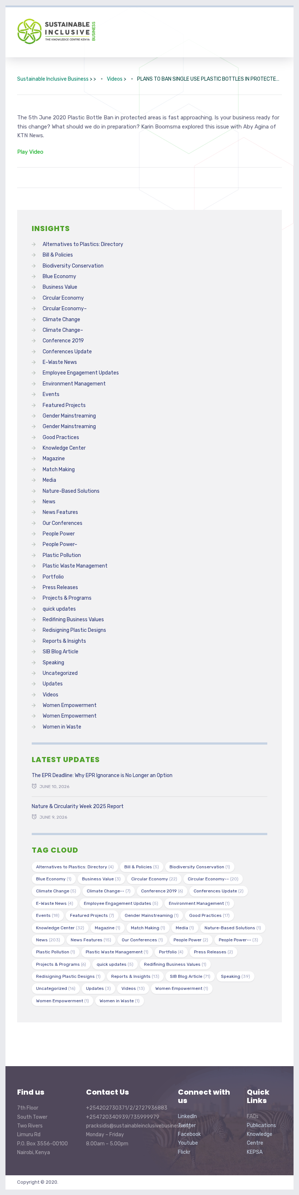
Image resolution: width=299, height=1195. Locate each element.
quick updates (59, 609)
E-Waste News (60, 362)
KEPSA (255, 1152)
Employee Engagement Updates (81, 373)
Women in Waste (62, 727)
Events (51, 394)
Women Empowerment (70, 705)
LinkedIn (187, 1116)
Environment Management (74, 384)
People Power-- (238, 939)
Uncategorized (60, 673)
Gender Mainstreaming (69, 416)
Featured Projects (64, 405)
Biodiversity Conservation (73, 266)
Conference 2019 (63, 341)
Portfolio (53, 577)
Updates (53, 684)
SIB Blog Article (60, 652)
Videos (50, 695)
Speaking (53, 663)
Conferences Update (67, 352)
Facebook (189, 1134)
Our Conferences (62, 523)
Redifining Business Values (73, 619)
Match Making (59, 469)
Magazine (54, 459)
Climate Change (61, 319)
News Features (60, 512)
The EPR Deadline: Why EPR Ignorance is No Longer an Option (102, 775)
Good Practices (61, 437)
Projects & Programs (67, 598)
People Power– (60, 544)
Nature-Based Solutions (71, 491)
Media (49, 480)
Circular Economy (63, 298)
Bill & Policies (58, 255)
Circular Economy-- (213, 878)
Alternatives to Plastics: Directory (83, 244)
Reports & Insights (64, 641)
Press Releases (60, 587)
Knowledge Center (64, 448)
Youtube (188, 1143)
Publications (261, 1125)
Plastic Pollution (62, 555)
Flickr (184, 1152)
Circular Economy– (65, 309)
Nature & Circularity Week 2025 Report (78, 806)
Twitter (187, 1125)
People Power (59, 534)
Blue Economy (59, 276)
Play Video (30, 152)
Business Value (60, 287)
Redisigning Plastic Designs (74, 630)
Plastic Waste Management (75, 566)
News (49, 502)
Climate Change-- (109, 891)
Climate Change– (63, 330)
